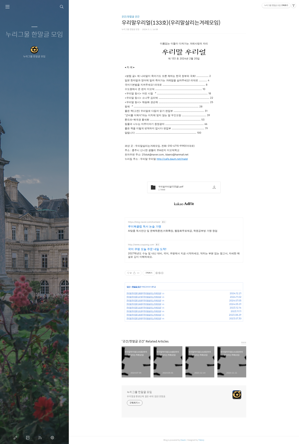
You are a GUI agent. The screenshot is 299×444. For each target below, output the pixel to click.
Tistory (201, 440)
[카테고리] (7, 7)
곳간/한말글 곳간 (131, 16)
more (243, 342)
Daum (183, 440)
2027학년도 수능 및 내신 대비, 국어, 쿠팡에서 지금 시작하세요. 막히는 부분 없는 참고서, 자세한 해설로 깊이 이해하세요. (184, 255)
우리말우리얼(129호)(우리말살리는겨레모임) (143, 318)
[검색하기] (62, 7)
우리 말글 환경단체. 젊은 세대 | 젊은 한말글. (146, 396)
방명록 (28, 437)
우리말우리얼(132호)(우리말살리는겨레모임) (143, 307)
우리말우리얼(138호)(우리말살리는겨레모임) (143, 293)
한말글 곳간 (136, 287)
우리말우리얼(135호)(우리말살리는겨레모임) (143, 300)
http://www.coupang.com (141, 244)
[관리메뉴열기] (293, 5)
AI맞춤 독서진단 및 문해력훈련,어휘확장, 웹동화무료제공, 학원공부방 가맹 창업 (172, 230)
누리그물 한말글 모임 (34, 35)
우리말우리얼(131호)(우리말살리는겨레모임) (143, 311)
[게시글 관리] (138, 273)
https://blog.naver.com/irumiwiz (144, 222)
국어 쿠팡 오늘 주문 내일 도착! (147, 249)
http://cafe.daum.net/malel (172, 158)
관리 (53, 437)
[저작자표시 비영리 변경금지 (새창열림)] (159, 273)
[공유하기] (134, 273)
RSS (40, 437)
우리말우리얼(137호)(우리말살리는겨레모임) (143, 297)
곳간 (128, 287)
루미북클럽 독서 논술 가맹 (144, 226)
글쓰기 (16, 437)
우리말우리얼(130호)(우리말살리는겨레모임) (143, 315)
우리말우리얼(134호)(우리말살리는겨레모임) (143, 304)
